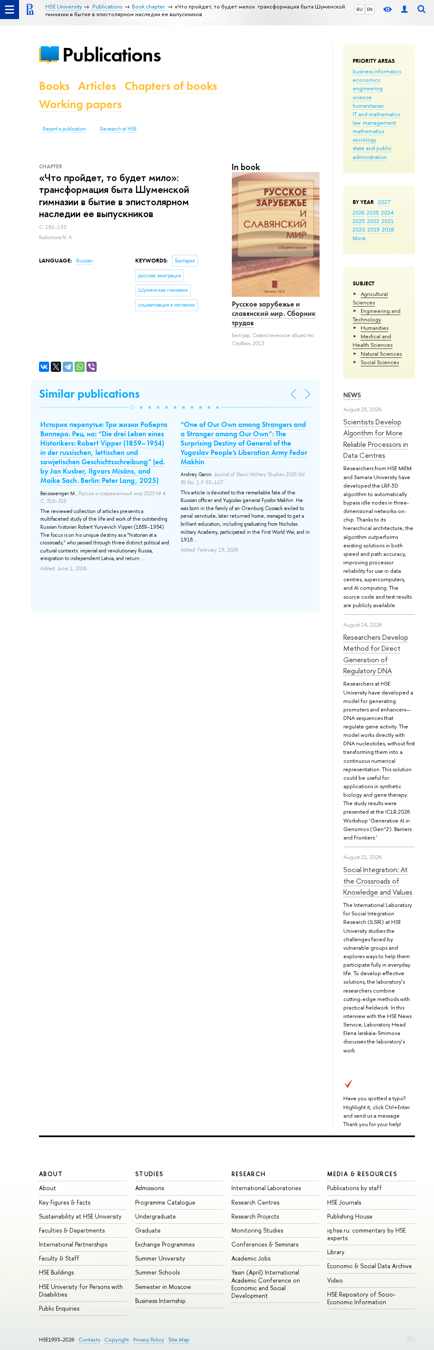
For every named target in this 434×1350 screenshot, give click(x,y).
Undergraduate (155, 1216)
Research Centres (255, 1202)
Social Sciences (380, 362)
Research (248, 1174)
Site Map (178, 1339)
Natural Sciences (381, 353)
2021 (387, 221)
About (51, 1174)
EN (370, 9)
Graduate (148, 1230)
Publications (111, 54)
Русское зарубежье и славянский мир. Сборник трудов (274, 313)
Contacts (89, 1339)
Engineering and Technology (377, 315)
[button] (132, 407)
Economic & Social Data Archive (369, 1266)
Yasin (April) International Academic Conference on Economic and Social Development (265, 1284)
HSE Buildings (56, 1272)
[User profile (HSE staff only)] (404, 9)
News (352, 394)
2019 (373, 229)
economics (366, 80)
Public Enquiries (59, 1308)
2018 (388, 229)
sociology (364, 139)
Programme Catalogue (165, 1202)
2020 (359, 229)
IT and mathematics (376, 114)
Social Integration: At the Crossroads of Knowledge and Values (377, 881)
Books (54, 85)
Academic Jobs (250, 1258)
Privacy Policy (148, 1339)
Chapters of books (171, 85)
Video (335, 1280)
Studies (149, 1174)
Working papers (80, 104)
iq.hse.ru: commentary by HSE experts (366, 1234)
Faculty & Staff (59, 1258)
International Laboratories (266, 1188)
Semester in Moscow (163, 1287)
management (379, 122)
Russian (84, 260)
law (357, 122)
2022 (373, 221)
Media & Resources (362, 1174)
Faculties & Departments (72, 1230)
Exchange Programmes (165, 1244)
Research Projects (255, 1216)
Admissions (149, 1188)
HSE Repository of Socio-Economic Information (361, 1298)
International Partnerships (73, 1244)
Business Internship (160, 1301)
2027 (384, 202)
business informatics (377, 71)
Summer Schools (157, 1272)
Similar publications (89, 393)
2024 (387, 212)
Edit (411, 1338)
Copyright (116, 1339)
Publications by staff (354, 1188)
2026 (358, 212)
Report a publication (64, 129)
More (359, 238)
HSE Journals (344, 1202)
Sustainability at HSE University (80, 1216)
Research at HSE (118, 129)
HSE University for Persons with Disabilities (81, 1290)
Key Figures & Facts (64, 1202)
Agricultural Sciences (370, 298)
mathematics (368, 131)
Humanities (374, 328)
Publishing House (350, 1216)
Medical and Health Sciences (372, 340)
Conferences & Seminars (264, 1244)
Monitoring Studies (257, 1230)
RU (359, 9)
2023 (359, 221)
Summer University (160, 1258)
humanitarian (368, 105)
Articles (97, 85)
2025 (373, 212)
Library (336, 1252)
